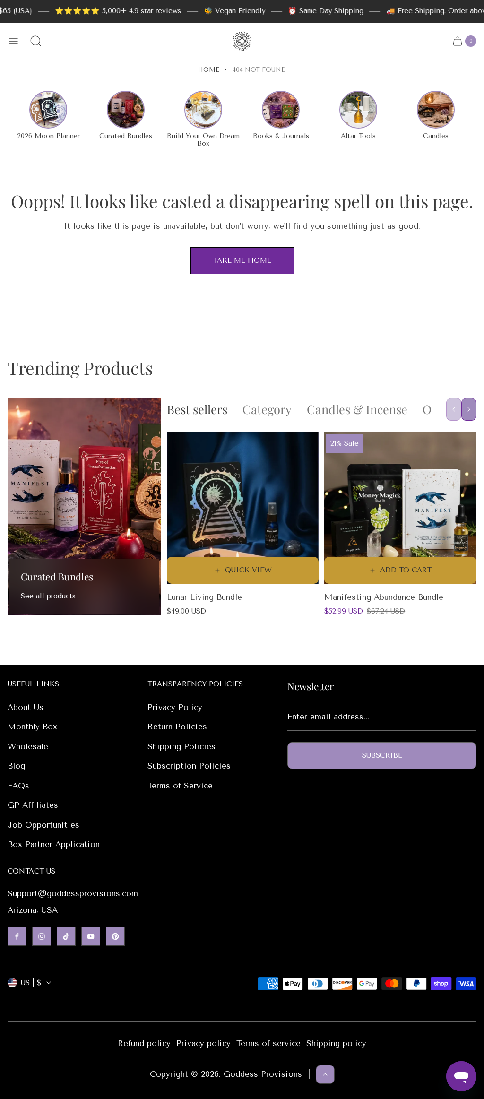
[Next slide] (468, 409)
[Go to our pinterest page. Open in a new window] (115, 936)
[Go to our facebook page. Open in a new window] (17, 936)
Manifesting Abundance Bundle (383, 597)
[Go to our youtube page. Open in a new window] (90, 936)
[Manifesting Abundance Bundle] (400, 508)
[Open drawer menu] (13, 41)
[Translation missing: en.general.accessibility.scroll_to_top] (325, 1074)
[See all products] (84, 506)
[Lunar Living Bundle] (243, 508)
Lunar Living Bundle (204, 597)
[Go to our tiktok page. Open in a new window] (66, 936)
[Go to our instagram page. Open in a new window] (41, 936)
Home (208, 69)
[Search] (36, 41)
